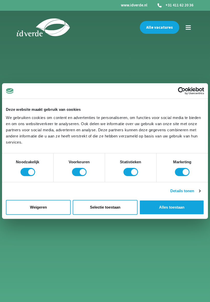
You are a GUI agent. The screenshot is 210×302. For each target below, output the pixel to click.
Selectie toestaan (105, 207)
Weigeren (38, 207)
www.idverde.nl (134, 5)
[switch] (79, 172)
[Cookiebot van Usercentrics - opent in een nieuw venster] (181, 91)
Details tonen (182, 191)
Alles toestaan (171, 207)
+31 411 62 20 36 (179, 5)
